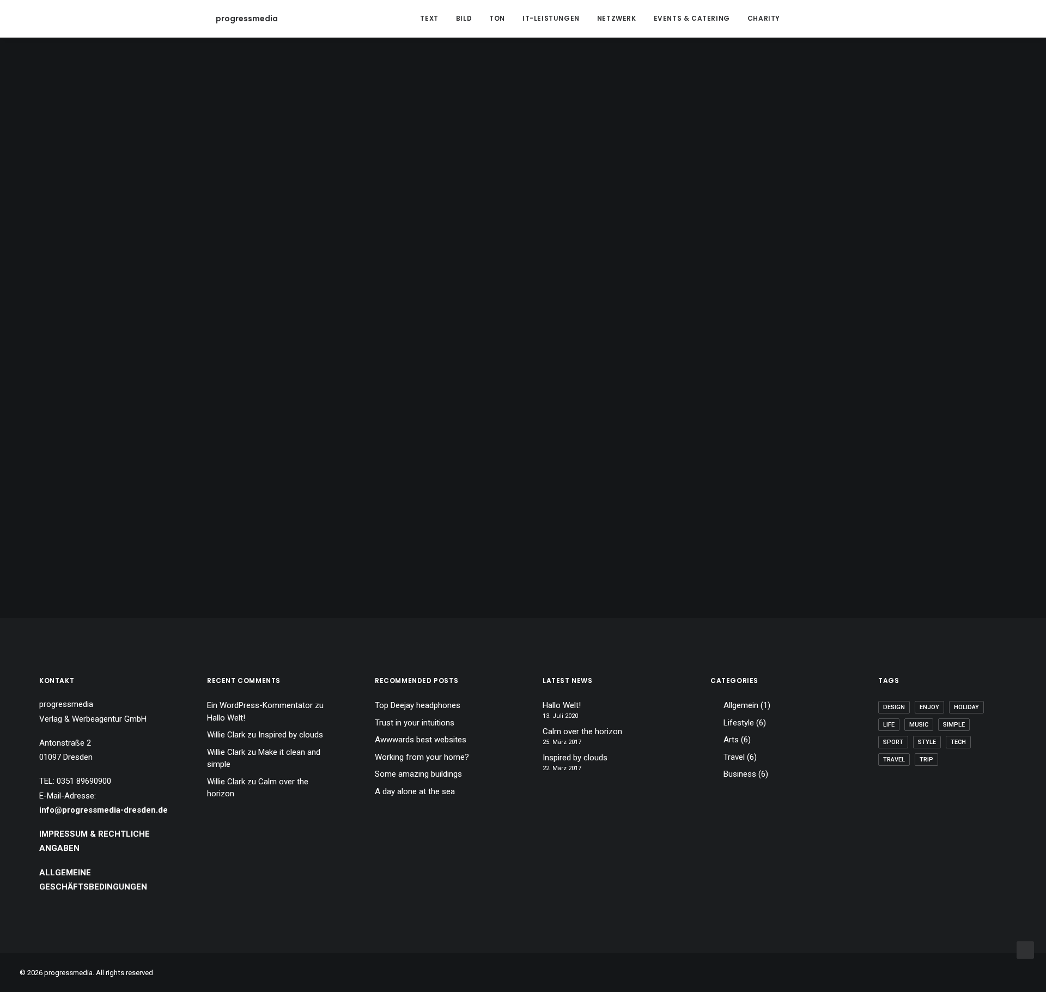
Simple (954, 724)
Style (927, 742)
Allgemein (740, 705)
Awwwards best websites (420, 740)
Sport (893, 742)
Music (918, 724)
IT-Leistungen (551, 18)
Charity (763, 18)
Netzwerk (616, 18)
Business (739, 774)
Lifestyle (738, 723)
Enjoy (929, 707)
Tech (958, 742)
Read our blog (523, 292)
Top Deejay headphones (417, 705)
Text (429, 18)
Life (889, 724)
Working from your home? (422, 757)
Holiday (966, 707)
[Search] (807, 18)
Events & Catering (692, 18)
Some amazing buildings (418, 774)
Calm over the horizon (582, 731)
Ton (497, 18)
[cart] (822, 18)
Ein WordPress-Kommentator (260, 705)
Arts (731, 740)
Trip (926, 759)
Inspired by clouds (290, 735)
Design (894, 707)
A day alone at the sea (415, 791)
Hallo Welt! (226, 718)
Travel (734, 757)
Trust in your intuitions (414, 723)
